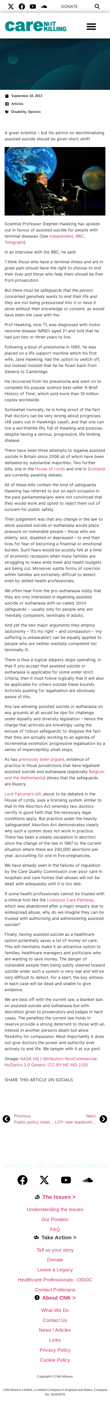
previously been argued (41, 759)
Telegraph (14, 242)
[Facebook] (22, 6)
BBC (80, 236)
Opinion (34, 112)
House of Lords (50, 468)
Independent (61, 236)
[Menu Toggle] (91, 26)
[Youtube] (33, 6)
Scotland (96, 468)
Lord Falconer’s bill (23, 793)
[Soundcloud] (88, 1180)
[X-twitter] (11, 6)
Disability (18, 112)
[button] (97, 6)
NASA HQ (29, 1058)
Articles (17, 104)
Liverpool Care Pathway (70, 899)
